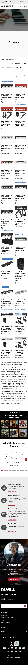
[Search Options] (24, 75)
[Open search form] (16, 6)
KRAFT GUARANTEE (12, 519)
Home (3, 59)
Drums (2, 620)
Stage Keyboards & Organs (7, 617)
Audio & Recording (5, 622)
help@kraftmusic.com (14, 574)
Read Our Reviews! (12, 531)
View (9, 89)
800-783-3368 (14, 573)
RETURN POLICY (11, 505)
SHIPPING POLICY (12, 491)
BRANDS (8, 59)
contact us (18, 400)
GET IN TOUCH (14, 579)
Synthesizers (4, 619)
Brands (3, 624)
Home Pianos (4, 615)
